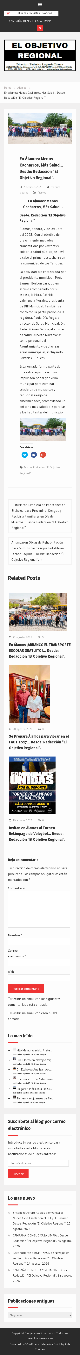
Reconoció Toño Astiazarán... (35, 1079)
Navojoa (43, 1054)
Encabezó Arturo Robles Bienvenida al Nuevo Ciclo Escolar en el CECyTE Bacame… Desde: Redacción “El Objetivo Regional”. (41, 1218)
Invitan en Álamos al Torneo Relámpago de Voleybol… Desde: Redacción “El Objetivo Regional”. (37, 834)
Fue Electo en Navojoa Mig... (35, 1060)
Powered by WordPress (24, 1344)
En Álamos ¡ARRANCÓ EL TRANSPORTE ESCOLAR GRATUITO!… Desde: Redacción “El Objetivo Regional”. (40, 650)
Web (11, 972)
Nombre (15, 935)
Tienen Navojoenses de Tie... (35, 1098)
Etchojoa (43, 1073)
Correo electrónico (17, 953)
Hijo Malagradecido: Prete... (34, 1050)
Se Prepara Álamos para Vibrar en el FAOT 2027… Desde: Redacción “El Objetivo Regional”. (39, 742)
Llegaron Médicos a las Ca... (34, 1089)
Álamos (42, 192)
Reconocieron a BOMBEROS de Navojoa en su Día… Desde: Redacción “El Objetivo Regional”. (41, 1258)
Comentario (16, 888)
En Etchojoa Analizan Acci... (34, 1069)
